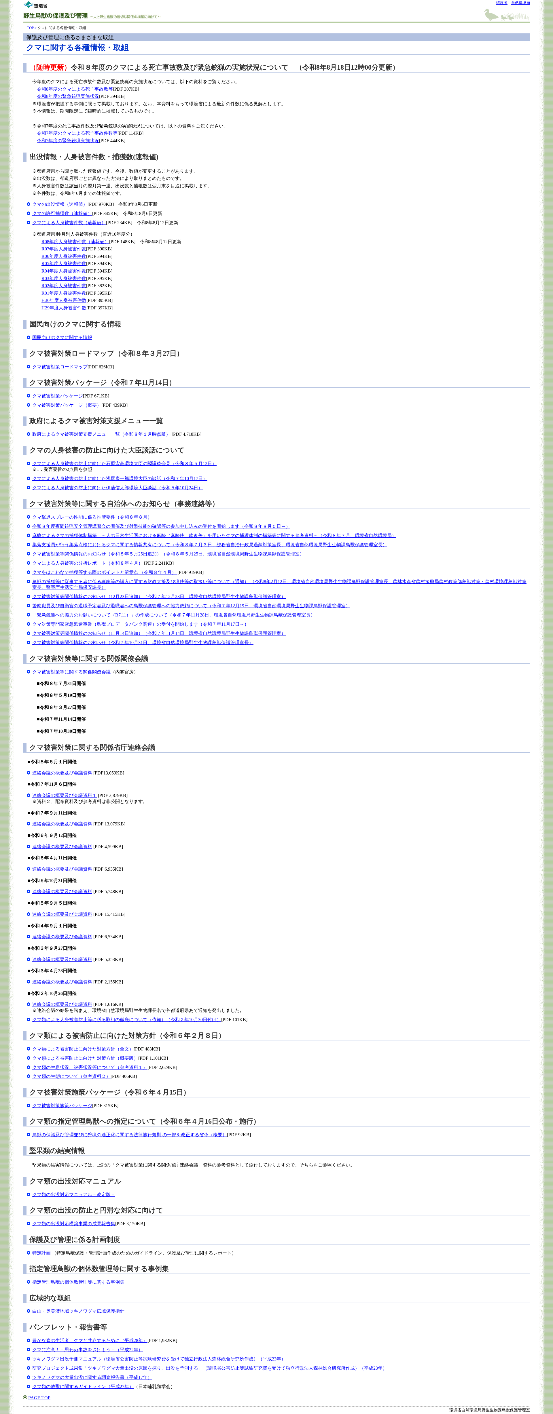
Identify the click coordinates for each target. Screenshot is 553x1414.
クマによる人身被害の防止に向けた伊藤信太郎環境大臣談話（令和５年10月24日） (117, 487)
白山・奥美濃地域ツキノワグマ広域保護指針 (78, 1311)
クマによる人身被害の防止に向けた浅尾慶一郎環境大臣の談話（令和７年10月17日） (119, 478)
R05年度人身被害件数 (63, 263)
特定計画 (41, 1253)
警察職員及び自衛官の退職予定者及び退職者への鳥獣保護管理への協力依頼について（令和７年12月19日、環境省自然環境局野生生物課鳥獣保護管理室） (191, 605)
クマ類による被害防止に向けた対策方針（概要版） (85, 1058)
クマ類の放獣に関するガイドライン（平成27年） (83, 1386)
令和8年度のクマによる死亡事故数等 (75, 89)
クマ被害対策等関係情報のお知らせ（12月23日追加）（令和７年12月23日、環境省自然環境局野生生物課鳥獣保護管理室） (159, 596)
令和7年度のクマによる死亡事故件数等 (77, 133)
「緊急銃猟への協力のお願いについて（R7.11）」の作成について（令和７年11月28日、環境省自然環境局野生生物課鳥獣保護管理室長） (173, 614)
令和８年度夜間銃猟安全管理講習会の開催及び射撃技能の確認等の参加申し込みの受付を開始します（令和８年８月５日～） (161, 526)
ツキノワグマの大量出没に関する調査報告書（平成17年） (92, 1377)
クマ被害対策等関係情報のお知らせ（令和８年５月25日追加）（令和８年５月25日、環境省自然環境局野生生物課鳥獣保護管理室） (168, 553)
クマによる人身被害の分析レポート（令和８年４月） (88, 563)
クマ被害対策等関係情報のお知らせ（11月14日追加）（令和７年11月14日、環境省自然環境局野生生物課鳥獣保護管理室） (159, 633)
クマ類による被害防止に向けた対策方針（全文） (83, 1048)
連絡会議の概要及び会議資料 (62, 772)
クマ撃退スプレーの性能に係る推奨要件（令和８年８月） (92, 517)
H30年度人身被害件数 (63, 300)
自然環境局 (520, 3)
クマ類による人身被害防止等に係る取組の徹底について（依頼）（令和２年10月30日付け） (126, 1019)
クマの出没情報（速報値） (60, 204)
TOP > (32, 28)
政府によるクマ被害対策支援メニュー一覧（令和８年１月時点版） (102, 434)
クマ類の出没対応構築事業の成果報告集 (73, 1223)
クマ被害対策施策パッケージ (62, 1105)
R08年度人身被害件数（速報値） (75, 241)
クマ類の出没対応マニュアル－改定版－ (73, 1194)
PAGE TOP (39, 1397)
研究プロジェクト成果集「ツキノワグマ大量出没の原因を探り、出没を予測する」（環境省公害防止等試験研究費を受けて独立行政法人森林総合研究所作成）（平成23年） (209, 1368)
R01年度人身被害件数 (63, 293)
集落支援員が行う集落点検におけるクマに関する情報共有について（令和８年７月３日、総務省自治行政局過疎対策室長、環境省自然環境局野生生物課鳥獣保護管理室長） (209, 544)
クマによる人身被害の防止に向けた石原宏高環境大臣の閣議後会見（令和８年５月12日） (124, 463)
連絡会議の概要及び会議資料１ (64, 795)
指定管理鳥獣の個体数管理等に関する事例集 (78, 1282)
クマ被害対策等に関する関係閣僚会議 (71, 671)
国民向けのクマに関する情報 (62, 337)
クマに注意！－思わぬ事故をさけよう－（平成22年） (87, 1349)
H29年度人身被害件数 (63, 307)
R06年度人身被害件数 (63, 256)
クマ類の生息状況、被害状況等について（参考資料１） (89, 1067)
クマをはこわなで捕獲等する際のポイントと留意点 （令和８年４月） (104, 572)
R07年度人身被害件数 (63, 248)
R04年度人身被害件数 (63, 271)
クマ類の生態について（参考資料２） (71, 1076)
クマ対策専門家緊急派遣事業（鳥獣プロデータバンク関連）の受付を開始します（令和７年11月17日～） (140, 624)
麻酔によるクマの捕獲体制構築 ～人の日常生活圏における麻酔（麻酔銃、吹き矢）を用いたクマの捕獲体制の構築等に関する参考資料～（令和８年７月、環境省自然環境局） (214, 535)
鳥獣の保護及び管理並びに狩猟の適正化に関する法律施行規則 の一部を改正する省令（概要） (129, 1134)
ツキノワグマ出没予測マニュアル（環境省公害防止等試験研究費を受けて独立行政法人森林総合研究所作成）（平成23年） (159, 1358)
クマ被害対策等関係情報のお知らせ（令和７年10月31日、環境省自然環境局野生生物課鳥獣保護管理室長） (142, 642)
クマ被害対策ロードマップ (60, 366)
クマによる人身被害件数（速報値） (69, 222)
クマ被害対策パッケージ (57, 395)
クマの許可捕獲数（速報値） (62, 213)
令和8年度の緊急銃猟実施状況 (68, 96)
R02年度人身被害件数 (63, 285)
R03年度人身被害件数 (63, 278)
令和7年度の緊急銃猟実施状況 (68, 140)
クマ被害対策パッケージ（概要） (66, 405)
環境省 (501, 3)
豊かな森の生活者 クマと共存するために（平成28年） (89, 1340)
